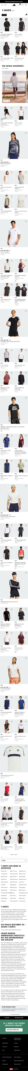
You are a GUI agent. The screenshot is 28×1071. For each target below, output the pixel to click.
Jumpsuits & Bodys (4, 874)
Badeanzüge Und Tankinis (4, 890)
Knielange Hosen (3, 901)
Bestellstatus (5, 1043)
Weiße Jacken (22, 890)
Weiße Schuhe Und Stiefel (13, 887)
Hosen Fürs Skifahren (13, 895)
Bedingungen (5, 1064)
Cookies (4, 1060)
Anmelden (7, 1017)
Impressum (4, 1046)
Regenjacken (13, 884)
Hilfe (3, 1050)
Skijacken (12, 892)
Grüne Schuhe (22, 895)
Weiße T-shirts (13, 871)
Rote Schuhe (13, 898)
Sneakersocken (13, 882)
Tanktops (3, 884)
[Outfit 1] (14, 87)
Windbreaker (4, 898)
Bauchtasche (4, 876)
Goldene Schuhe (14, 879)
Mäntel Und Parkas (4, 871)
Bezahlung (16, 1046)
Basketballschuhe (23, 892)
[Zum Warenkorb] (25, 5)
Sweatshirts (4, 895)
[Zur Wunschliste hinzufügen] (12, 19)
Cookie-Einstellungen (6, 1057)
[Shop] (14, 5)
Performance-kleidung (13, 890)
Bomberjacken (4, 882)
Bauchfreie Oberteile (3, 879)
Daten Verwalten (17, 1057)
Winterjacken (22, 876)
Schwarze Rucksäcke (21, 882)
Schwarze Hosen (14, 873)
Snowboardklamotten (6, 892)
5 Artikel (5, 100)
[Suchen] (22, 5)
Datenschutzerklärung (19, 1060)
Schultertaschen (14, 901)
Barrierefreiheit (17, 1064)
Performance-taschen (4, 887)
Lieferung (4, 1038)
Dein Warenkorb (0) (19, 1017)
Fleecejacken (22, 887)
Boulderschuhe (22, 884)
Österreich (16, 1069)
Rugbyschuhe (22, 871)
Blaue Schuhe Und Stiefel (13, 876)
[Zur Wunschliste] (5, 5)
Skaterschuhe (22, 873)
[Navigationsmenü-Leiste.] (2, 5)
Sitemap (16, 1043)
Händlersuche (17, 1050)
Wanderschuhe (22, 879)
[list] (12, 15)
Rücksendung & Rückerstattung (17, 1039)
